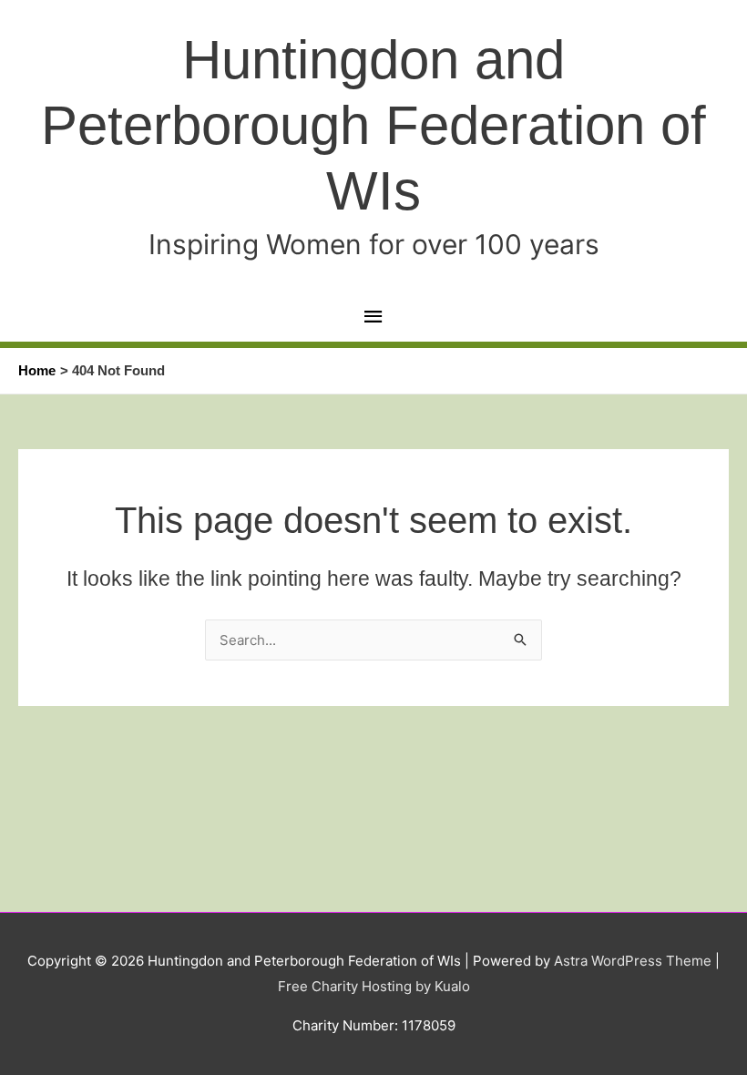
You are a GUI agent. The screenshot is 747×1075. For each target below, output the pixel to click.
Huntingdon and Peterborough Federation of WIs (373, 125)
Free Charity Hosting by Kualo (374, 986)
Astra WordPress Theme (632, 960)
